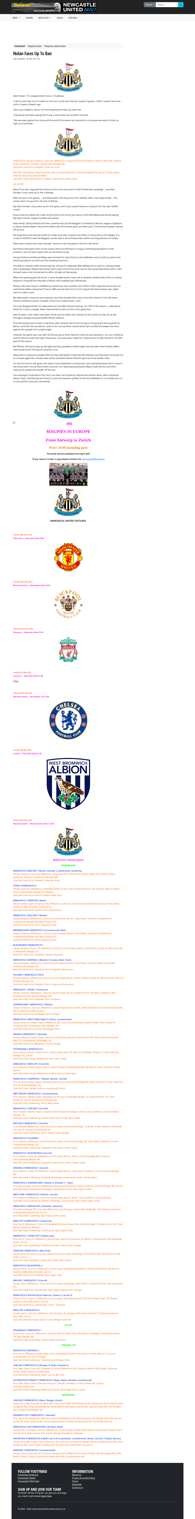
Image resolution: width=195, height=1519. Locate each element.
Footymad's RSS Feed (28, 1481)
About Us (76, 1474)
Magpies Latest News (55, 45)
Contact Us (77, 1487)
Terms (75, 1481)
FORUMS (29, 17)
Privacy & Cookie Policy (83, 1478)
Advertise (76, 1484)
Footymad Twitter (27, 1478)
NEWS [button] (15, 17)
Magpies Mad (35, 45)
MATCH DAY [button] (43, 17)
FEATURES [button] (72, 17)
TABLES (60, 17)
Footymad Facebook (28, 1474)
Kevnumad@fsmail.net (93, 459)
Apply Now (46, 1496)
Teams (149, 4)
